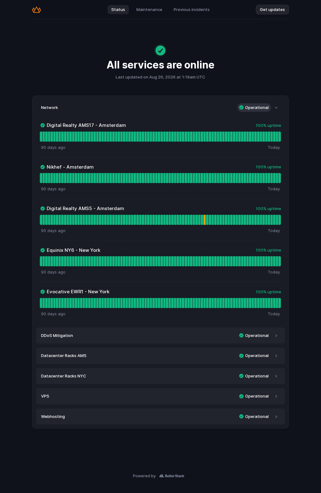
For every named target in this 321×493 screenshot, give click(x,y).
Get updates (272, 9)
